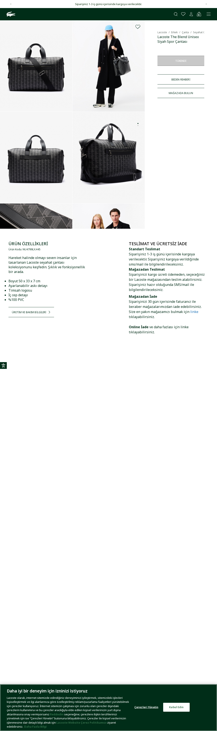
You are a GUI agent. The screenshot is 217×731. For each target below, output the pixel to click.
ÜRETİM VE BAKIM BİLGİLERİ (29, 312)
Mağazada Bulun (181, 93)
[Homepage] (10, 14)
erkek (174, 32)
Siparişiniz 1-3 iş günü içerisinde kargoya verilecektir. (108, 4)
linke (194, 311)
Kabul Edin (176, 707)
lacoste (162, 32)
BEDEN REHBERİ (180, 79)
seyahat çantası (202, 32)
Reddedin (57, 714)
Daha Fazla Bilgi (35, 726)
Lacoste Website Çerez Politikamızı (81, 722)
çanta (185, 32)
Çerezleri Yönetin (146, 707)
